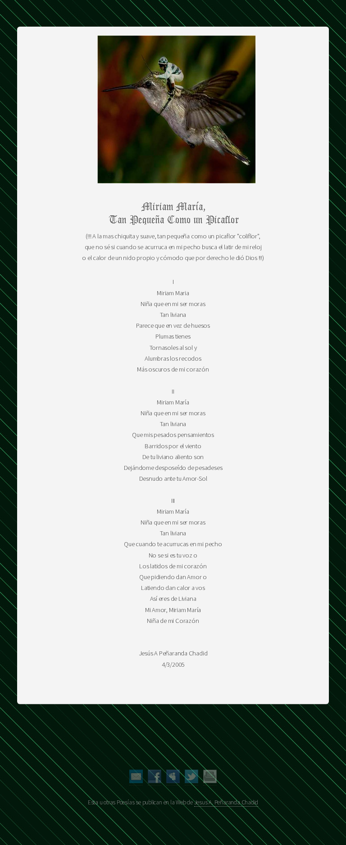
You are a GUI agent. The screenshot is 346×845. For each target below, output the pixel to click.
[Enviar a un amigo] (136, 781)
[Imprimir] (210, 781)
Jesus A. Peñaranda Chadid (226, 802)
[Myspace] (173, 781)
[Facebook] (154, 781)
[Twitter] (191, 781)
